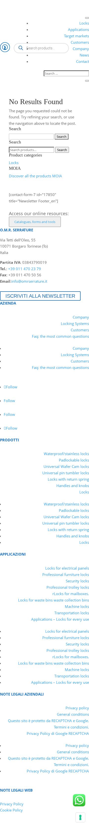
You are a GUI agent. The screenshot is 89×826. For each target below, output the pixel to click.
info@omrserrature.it (29, 281)
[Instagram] (30, 3)
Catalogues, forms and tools (34, 222)
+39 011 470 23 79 (24, 268)
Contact (82, 61)
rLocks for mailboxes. (70, 593)
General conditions (73, 714)
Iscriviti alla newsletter (40, 296)
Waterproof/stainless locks (66, 453)
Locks (84, 23)
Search (62, 150)
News (84, 55)
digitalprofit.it (56, 822)
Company (81, 48)
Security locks (77, 580)
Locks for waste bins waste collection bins (53, 600)
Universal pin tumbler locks (65, 472)
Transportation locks (71, 612)
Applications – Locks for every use (60, 619)
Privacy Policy (11, 803)
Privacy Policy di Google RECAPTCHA (58, 733)
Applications (78, 29)
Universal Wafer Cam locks (66, 466)
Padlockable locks (74, 460)
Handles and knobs (72, 485)
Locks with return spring (68, 479)
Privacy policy (77, 707)
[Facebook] (21, 3)
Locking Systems (75, 323)
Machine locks (77, 606)
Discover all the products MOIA (35, 175)
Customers (80, 42)
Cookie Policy (11, 810)
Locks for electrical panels (67, 568)
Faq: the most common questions (60, 336)
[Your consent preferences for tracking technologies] (80, 817)
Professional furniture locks (65, 574)
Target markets (76, 35)
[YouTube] (12, 3)
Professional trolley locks (67, 587)
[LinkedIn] (3, 3)
